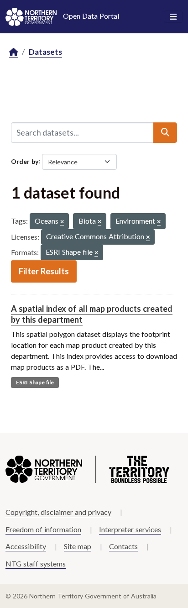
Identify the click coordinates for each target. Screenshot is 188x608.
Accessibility (25, 546)
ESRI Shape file (35, 382)
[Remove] (62, 222)
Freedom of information (43, 529)
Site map (77, 546)
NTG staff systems (35, 563)
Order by (24, 161)
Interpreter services (130, 529)
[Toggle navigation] (173, 16)
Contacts (123, 546)
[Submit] (165, 132)
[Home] (13, 52)
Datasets (45, 52)
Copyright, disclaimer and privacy (58, 512)
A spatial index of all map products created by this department (91, 314)
